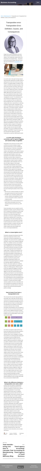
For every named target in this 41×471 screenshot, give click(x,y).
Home (2, 16)
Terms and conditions (34, 467)
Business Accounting (8, 2)
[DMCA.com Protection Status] (20, 466)
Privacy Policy (34, 465)
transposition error (18, 61)
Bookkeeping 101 (7, 16)
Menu (38, 2)
